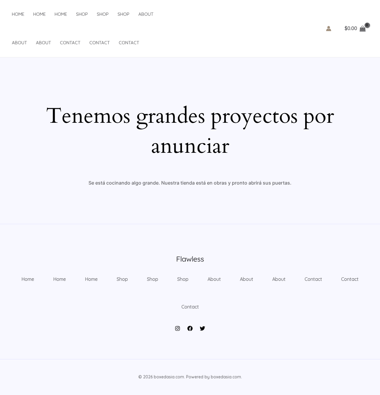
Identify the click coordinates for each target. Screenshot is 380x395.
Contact (70, 42)
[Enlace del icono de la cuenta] (328, 28)
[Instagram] (177, 328)
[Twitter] (202, 328)
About (145, 14)
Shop (82, 14)
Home (18, 14)
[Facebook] (190, 328)
